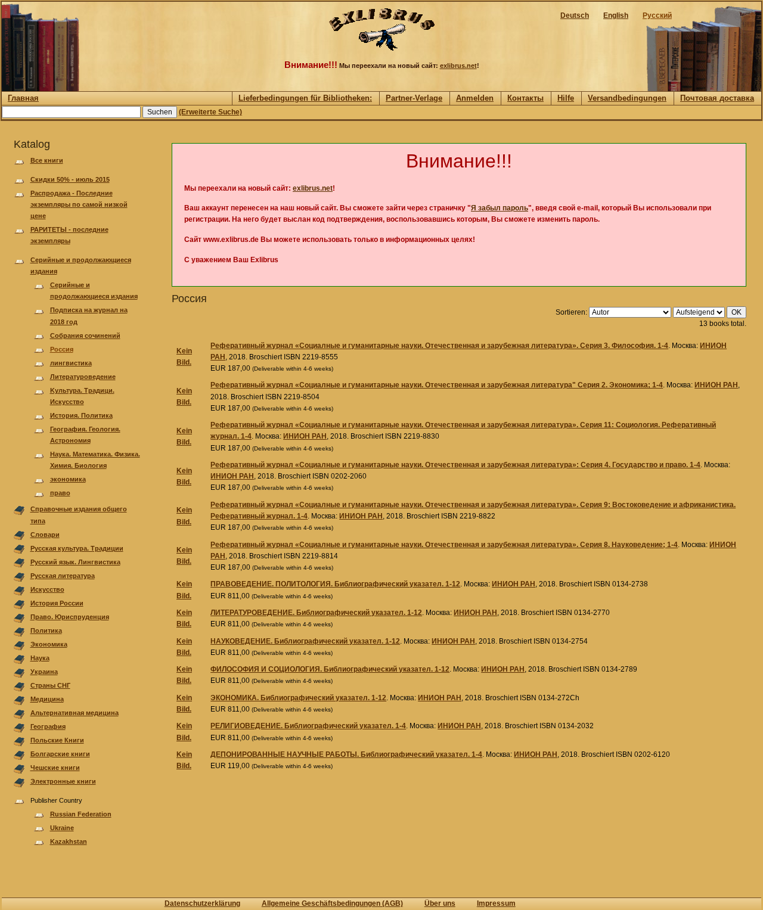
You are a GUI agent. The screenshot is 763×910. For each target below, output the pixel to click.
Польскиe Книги (57, 740)
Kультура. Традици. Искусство (82, 396)
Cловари (45, 534)
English (615, 15)
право (60, 492)
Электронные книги (63, 781)
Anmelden (475, 98)
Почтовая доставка (717, 98)
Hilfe (565, 98)
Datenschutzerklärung (202, 903)
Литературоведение (83, 376)
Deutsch (574, 15)
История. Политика (81, 415)
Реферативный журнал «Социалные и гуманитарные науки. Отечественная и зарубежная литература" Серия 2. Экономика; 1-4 (436, 385)
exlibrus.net (458, 65)
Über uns (439, 903)
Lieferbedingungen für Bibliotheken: (305, 98)
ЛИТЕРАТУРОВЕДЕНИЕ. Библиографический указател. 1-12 (316, 612)
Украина (44, 671)
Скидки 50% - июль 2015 (70, 179)
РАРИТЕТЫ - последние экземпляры (69, 235)
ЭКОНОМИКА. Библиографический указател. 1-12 (298, 698)
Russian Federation (80, 814)
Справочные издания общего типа (78, 514)
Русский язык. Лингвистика (75, 562)
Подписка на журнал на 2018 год (89, 315)
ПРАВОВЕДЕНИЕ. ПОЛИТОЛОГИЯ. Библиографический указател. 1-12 (335, 584)
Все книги (46, 160)
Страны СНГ (50, 685)
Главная (23, 98)
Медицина (47, 699)
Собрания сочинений (85, 335)
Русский (657, 15)
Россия (61, 349)
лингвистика (71, 363)
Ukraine (62, 827)
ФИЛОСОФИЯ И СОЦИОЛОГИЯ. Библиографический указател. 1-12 (329, 669)
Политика (46, 630)
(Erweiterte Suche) (210, 112)
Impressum (496, 903)
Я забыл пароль (499, 208)
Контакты (525, 98)
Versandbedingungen (627, 98)
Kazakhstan (68, 841)
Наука (39, 657)
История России (56, 603)
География (48, 726)
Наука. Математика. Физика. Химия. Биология (95, 460)
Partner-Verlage (414, 98)
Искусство (47, 589)
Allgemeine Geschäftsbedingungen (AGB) (332, 903)
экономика (68, 479)
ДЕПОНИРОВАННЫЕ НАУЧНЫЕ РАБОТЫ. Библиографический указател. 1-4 (346, 754)
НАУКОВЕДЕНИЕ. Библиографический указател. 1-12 (305, 641)
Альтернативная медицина (74, 712)
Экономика (48, 644)
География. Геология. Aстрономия (85, 435)
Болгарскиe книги (60, 753)
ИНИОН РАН (716, 385)
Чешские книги (55, 767)
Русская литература (62, 575)
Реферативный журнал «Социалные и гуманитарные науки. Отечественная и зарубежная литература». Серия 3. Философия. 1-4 (439, 345)
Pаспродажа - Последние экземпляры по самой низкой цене (79, 204)
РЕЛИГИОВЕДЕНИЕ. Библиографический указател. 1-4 (308, 726)
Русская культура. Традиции (76, 548)
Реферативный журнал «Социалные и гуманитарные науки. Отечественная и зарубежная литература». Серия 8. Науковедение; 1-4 (444, 545)
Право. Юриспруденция (69, 616)
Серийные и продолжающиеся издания (80, 265)
